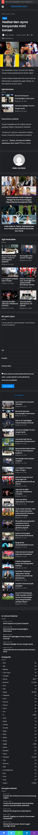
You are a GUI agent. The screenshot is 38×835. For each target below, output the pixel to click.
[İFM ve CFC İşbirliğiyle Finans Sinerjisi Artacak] (8, 423)
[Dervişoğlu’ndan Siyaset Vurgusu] (28, 249)
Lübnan (5, 724)
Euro (4, 685)
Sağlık (5, 744)
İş (3, 715)
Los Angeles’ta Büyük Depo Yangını (10, 280)
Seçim (5, 747)
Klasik (5, 721)
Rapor (5, 731)
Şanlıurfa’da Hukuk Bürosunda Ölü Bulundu (24, 534)
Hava (4, 698)
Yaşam (5, 783)
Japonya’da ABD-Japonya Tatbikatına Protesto (10, 304)
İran (4, 711)
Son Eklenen (19, 395)
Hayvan (5, 702)
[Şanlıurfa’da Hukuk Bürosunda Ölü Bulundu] (8, 536)
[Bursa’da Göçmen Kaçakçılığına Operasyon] (7, 98)
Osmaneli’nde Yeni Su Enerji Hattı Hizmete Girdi (25, 440)
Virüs (4, 776)
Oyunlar (5, 728)
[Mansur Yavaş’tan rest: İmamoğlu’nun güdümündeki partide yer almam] (28, 272)
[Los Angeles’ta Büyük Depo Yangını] (10, 272)
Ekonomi (6, 682)
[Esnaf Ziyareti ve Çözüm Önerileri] (8, 405)
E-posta (5, 358)
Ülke (4, 767)
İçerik (5, 708)
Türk (4, 760)
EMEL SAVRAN (9, 35)
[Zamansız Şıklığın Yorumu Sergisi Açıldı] (7, 108)
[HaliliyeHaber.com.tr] (19, 6)
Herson (5, 705)
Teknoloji (6, 757)
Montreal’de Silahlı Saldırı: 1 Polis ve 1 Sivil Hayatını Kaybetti (9, 259)
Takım (5, 754)
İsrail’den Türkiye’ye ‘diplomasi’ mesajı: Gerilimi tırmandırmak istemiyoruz (24, 574)
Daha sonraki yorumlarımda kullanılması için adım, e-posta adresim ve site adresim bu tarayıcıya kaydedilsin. (18, 377)
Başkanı (5, 669)
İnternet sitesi (6, 366)
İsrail (4, 718)
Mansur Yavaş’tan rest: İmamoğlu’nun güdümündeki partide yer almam (27, 282)
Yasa (4, 780)
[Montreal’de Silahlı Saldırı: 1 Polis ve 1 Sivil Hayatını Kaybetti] (10, 249)
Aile (4, 666)
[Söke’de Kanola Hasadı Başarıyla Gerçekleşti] (8, 555)
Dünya (5, 679)
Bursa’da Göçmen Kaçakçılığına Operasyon (25, 412)
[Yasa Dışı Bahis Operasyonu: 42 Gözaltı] (28, 295)
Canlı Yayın (6, 672)
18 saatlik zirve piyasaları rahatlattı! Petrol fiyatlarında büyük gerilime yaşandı (25, 524)
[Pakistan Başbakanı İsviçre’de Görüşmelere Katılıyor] (8, 564)
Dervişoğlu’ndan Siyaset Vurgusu (26, 257)
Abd (4, 663)
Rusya (5, 741)
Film (4, 689)
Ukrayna (6, 763)
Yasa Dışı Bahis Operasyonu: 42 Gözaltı (26, 304)
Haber (13, 14)
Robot (5, 737)
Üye (4, 773)
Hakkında (6, 695)
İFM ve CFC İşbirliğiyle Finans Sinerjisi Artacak (20, 2)
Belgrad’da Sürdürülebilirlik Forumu (24, 544)
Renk (4, 734)
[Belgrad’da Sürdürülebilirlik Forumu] (8, 545)
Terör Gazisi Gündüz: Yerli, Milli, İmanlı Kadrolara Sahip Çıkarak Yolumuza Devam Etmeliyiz (25, 512)
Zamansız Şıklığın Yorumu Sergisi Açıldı (25, 431)
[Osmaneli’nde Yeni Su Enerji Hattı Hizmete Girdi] (8, 442)
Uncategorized (8, 770)
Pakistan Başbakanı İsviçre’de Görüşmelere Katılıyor (24, 563)
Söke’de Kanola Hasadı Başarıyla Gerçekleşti (24, 553)
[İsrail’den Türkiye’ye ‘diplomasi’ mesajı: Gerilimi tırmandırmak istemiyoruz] (8, 574)
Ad (3, 350)
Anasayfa (6, 14)
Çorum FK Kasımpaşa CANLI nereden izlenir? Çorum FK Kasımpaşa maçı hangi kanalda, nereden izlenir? (23, 597)
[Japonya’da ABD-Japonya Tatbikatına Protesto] (10, 295)
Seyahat (6, 750)
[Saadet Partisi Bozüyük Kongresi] (8, 586)
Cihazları (6, 676)
